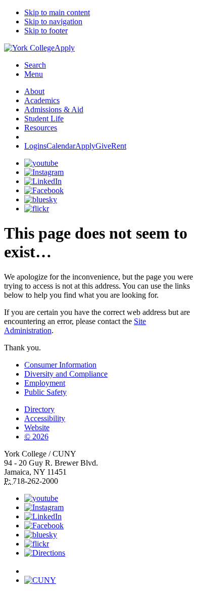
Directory (39, 409)
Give (103, 146)
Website (37, 427)
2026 (36, 436)
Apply (65, 47)
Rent (118, 146)
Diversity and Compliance (66, 374)
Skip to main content (57, 12)
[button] (108, 567)
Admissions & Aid (53, 109)
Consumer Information (60, 364)
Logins (35, 146)
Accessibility (44, 418)
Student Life (44, 118)
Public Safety (45, 392)
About (34, 91)
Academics (42, 100)
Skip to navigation (53, 21)
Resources (40, 127)
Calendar (60, 146)
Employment (44, 383)
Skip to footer (46, 30)
